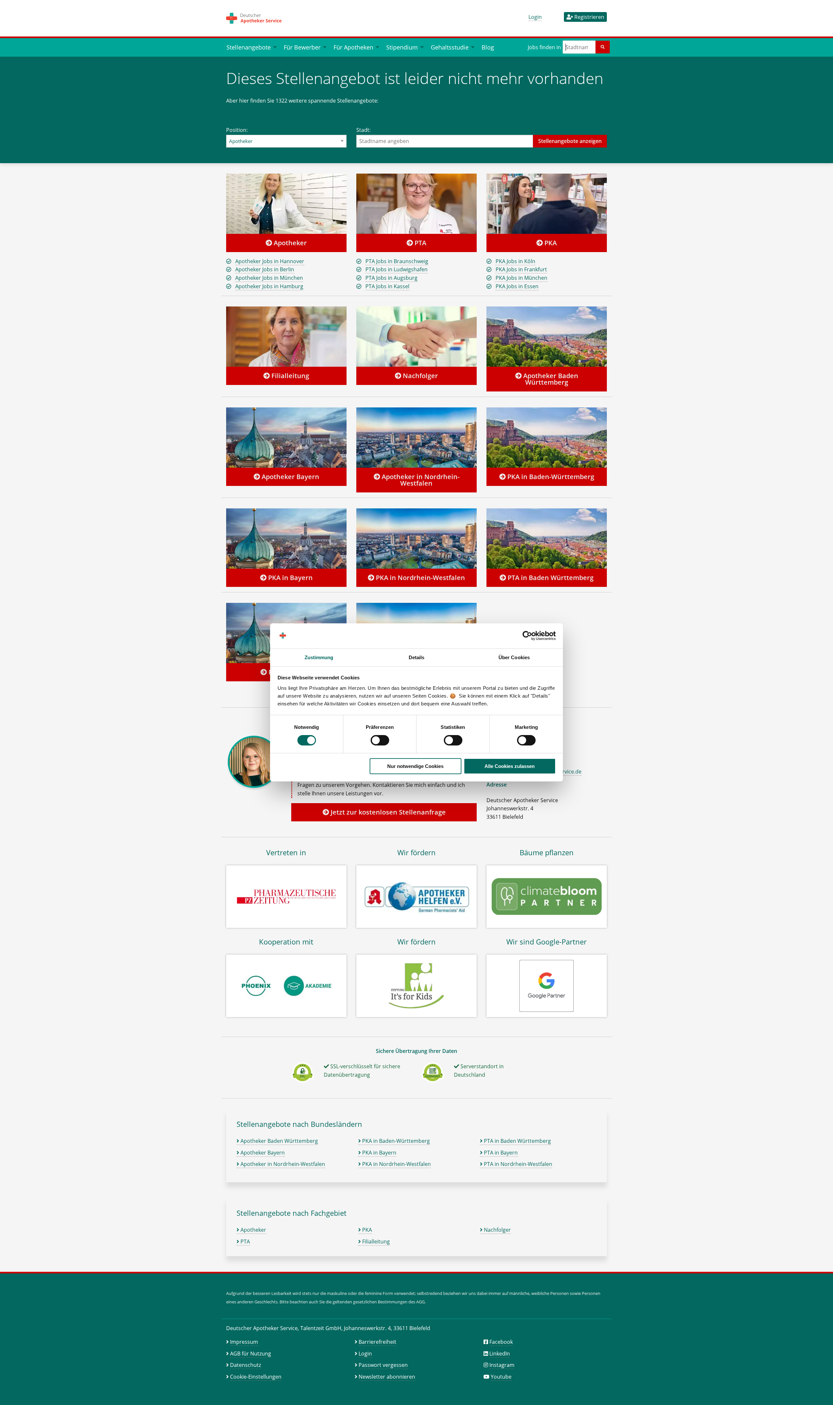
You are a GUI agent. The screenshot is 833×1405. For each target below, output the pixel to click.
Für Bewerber (302, 47)
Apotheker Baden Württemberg (550, 379)
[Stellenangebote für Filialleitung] (286, 336)
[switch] (380, 740)
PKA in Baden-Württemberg (550, 476)
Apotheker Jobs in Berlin (264, 269)
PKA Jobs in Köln (515, 261)
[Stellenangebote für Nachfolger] (416, 336)
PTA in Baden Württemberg (550, 577)
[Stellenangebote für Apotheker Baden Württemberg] (546, 336)
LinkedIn (499, 1353)
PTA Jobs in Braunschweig (396, 261)
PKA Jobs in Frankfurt (521, 269)
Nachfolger (419, 375)
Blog (488, 47)
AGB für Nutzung (250, 1353)
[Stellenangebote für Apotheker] (286, 203)
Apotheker (289, 242)
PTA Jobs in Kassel (387, 286)
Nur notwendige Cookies (415, 766)
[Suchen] (602, 47)
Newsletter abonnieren (387, 1376)
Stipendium (402, 47)
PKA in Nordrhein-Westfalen (419, 577)
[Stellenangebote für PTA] (416, 203)
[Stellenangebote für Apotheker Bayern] (286, 437)
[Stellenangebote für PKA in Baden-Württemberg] (546, 437)
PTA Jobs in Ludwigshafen (396, 269)
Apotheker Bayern (289, 476)
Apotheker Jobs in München (269, 277)
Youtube (501, 1376)
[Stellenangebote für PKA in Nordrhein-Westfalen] (416, 538)
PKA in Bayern (289, 577)
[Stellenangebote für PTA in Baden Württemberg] (546, 538)
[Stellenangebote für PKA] (546, 203)
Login (535, 17)
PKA (550, 242)
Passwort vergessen (383, 1365)
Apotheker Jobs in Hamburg (269, 286)
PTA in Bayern (500, 1152)
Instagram (501, 1365)
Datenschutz (245, 1365)
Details (417, 657)
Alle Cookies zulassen (510, 766)
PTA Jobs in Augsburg (391, 277)
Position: (237, 130)
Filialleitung (289, 375)
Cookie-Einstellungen (255, 1376)
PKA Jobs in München (521, 277)
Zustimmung (319, 657)
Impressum (244, 1341)
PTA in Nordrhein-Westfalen (517, 1164)
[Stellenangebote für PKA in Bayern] (286, 538)
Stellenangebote (248, 47)
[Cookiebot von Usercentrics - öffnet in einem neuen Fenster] (527, 636)
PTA (419, 242)
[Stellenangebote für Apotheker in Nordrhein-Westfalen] (416, 437)
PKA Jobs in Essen (517, 286)
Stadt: (363, 130)
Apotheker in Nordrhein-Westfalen (419, 480)
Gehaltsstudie (450, 47)
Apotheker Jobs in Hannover (269, 261)
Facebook (501, 1341)
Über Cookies (514, 657)
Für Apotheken (353, 47)
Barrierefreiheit (377, 1341)
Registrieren (588, 17)
